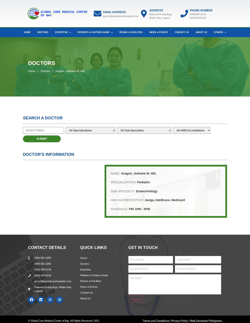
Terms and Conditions (156, 320)
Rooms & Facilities (131, 32)
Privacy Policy (179, 320)
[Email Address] (97, 13)
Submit (135, 299)
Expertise (85, 269)
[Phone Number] (184, 13)
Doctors (42, 32)
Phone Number (201, 10)
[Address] (144, 13)
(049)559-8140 (198, 17)
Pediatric (143, 182)
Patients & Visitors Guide (94, 275)
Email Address (114, 12)
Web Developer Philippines (206, 320)
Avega (149, 200)
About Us (201, 32)
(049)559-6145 (198, 14)
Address (156, 10)
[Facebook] (31, 299)
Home (27, 32)
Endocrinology (146, 191)
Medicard (178, 200)
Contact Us (182, 32)
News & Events (158, 32)
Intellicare (162, 200)
